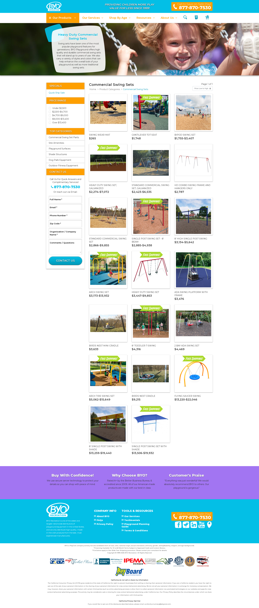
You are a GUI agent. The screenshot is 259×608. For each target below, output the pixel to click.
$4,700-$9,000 (60, 115)
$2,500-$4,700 (60, 111)
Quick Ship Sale (57, 92)
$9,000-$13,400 (60, 119)
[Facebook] (178, 527)
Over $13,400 (59, 122)
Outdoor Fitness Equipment (63, 165)
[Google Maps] (209, 527)
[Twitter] (186, 527)
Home (92, 89)
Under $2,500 (59, 108)
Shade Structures (58, 154)
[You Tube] (201, 527)
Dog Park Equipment (60, 160)
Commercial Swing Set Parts (64, 137)
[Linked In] (194, 527)
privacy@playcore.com (162, 604)
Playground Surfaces (59, 148)
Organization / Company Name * (63, 233)
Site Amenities (56, 143)
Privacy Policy (168, 592)
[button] (62, 18)
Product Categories (109, 89)
